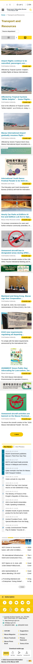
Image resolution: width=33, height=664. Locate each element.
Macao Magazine (9, 634)
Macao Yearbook (9, 638)
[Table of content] (2, 9)
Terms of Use (24, 643)
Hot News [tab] (8, 447)
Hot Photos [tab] (19, 447)
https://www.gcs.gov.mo (12, 620)
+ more (28, 587)
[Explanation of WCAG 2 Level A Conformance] (29, 661)
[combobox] (10, 31)
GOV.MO (7, 631)
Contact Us (23, 634)
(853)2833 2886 (10, 625)
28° (21, 5)
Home (3, 15)
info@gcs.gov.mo (10, 623)
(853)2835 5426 (23, 625)
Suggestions (24, 631)
